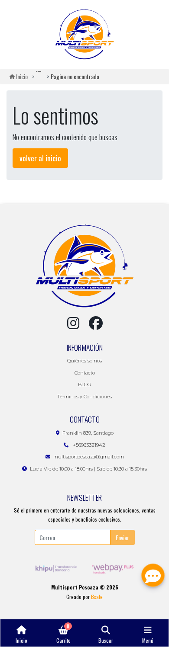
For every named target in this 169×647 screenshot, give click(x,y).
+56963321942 (88, 445)
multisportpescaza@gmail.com (88, 457)
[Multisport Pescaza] (84, 34)
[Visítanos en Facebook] (95, 323)
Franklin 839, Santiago (88, 433)
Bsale (97, 597)
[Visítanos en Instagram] (73, 323)
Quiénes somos (84, 361)
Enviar (122, 537)
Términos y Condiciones (84, 397)
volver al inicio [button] (40, 157)
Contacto (85, 373)
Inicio (22, 76)
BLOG (84, 384)
